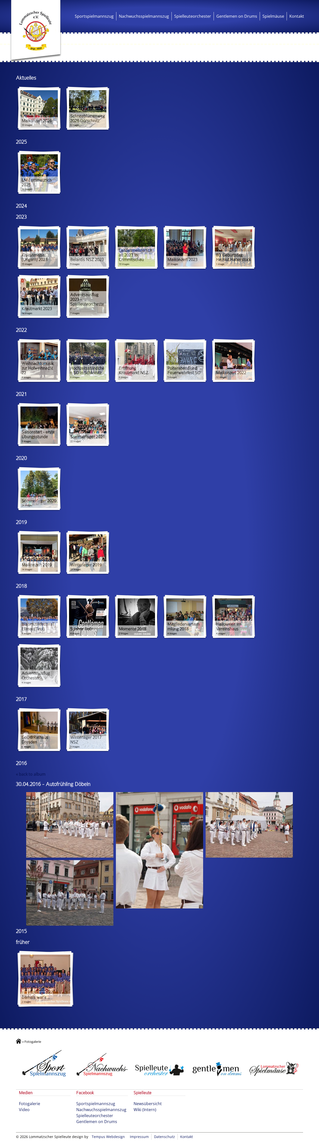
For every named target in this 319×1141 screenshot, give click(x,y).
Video (24, 1109)
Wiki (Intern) (145, 1109)
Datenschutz (164, 1136)
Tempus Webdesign (108, 1136)
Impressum (139, 1136)
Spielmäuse (273, 16)
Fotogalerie (29, 1103)
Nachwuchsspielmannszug (144, 16)
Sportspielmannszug (94, 16)
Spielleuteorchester (192, 16)
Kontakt (296, 16)
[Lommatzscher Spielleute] (36, 31)
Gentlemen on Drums (236, 16)
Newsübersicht (148, 1103)
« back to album (31, 774)
